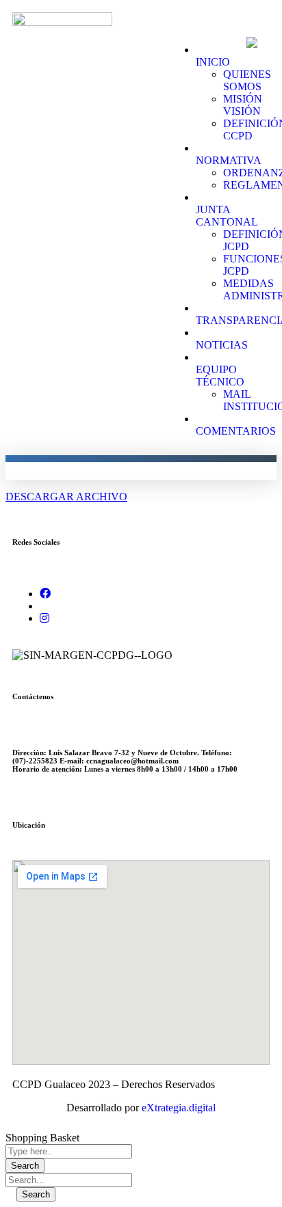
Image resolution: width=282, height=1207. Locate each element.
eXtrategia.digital (179, 1107)
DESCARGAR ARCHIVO (66, 496)
